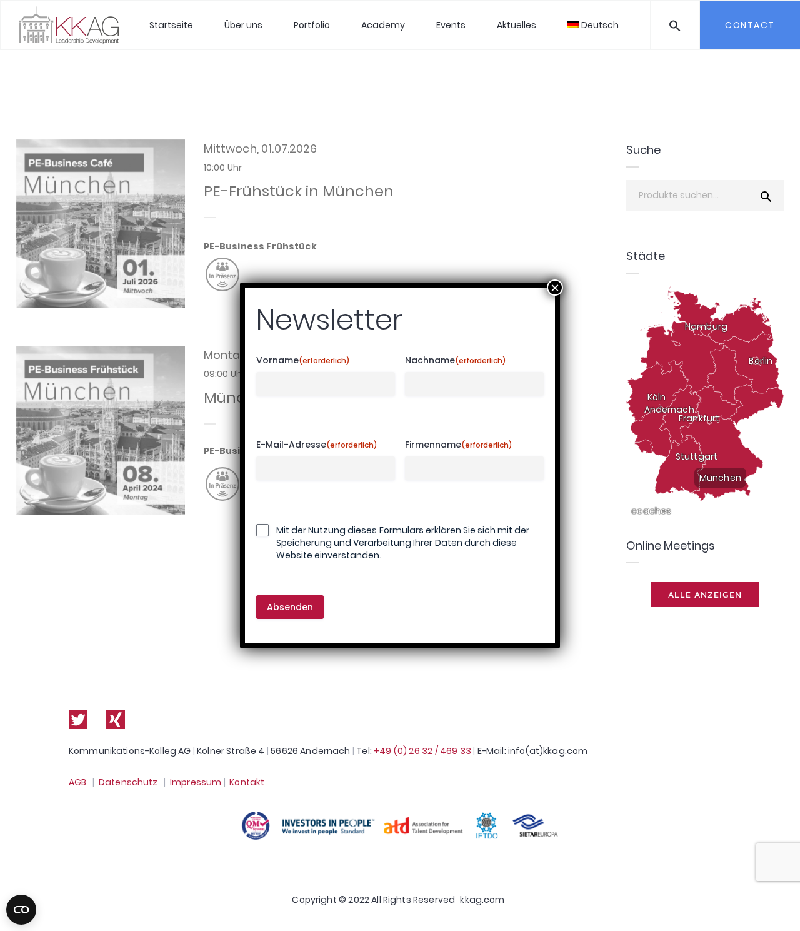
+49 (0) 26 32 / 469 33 (422, 751)
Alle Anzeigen (705, 594)
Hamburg (706, 326)
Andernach (669, 409)
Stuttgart (697, 456)
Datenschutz (128, 782)
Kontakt (246, 782)
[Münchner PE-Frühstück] (100, 430)
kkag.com (482, 899)
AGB (77, 782)
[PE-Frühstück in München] (100, 223)
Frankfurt (699, 418)
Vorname (303, 360)
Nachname (455, 360)
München (720, 477)
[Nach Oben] (776, 903)
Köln (657, 397)
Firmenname (458, 445)
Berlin (760, 361)
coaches (651, 511)
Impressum (195, 782)
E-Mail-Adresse (317, 445)
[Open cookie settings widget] (21, 910)
